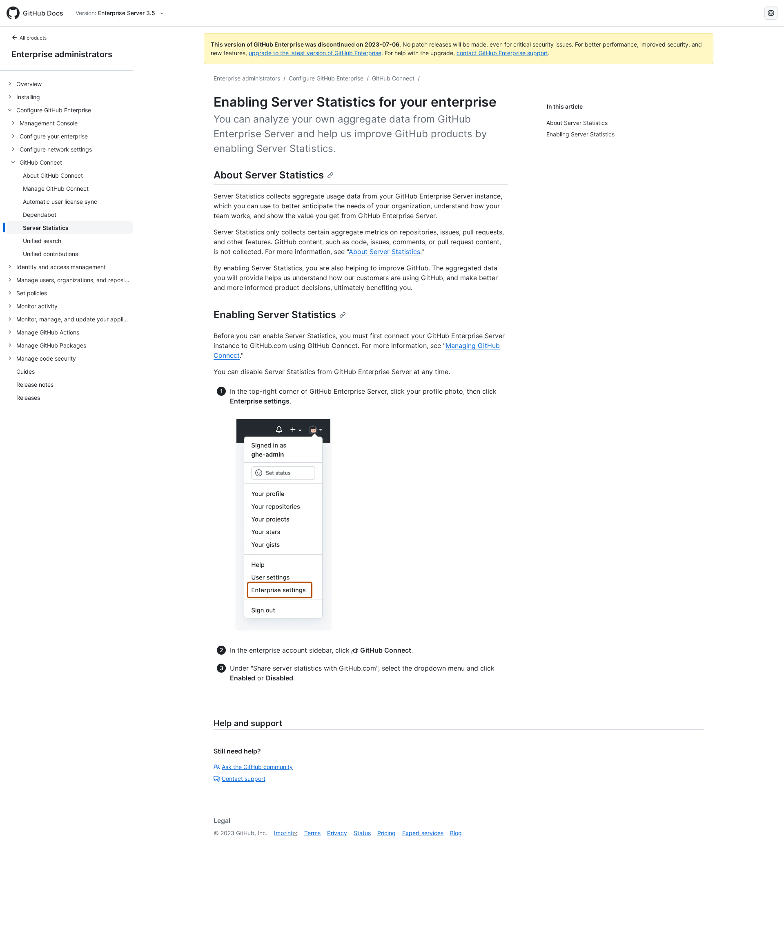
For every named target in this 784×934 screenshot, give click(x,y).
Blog (456, 832)
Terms (312, 832)
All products (33, 38)
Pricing (386, 832)
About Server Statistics (269, 175)
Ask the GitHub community (257, 766)
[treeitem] (70, 83)
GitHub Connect (393, 78)
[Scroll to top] (766, 916)
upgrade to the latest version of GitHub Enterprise (315, 52)
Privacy (337, 832)
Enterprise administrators (61, 54)
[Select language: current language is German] (770, 13)
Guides (25, 371)
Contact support (243, 778)
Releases (28, 397)
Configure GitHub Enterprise (326, 78)
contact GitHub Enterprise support (502, 52)
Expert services (422, 832)
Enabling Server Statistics (275, 315)
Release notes (34, 384)
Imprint (283, 832)
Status (362, 832)
